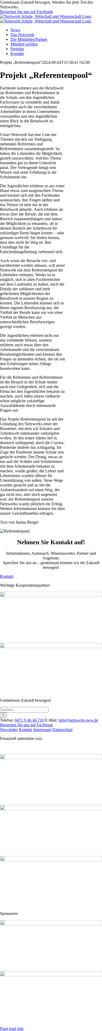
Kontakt (25, 729)
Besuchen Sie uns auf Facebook (26, 11)
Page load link (12, 1028)
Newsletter (9, 729)
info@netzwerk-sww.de (78, 720)
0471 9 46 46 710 (29, 720)
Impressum (42, 729)
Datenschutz (62, 729)
